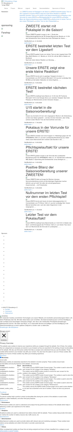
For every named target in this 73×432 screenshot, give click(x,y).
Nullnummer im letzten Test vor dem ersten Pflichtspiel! (46, 194)
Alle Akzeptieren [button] (13, 327)
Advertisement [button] (4, 417)
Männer (20, 8)
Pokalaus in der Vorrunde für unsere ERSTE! (47, 129)
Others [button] (2, 425)
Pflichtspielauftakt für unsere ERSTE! (50, 17)
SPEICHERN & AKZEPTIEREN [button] (9, 431)
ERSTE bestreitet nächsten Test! (46, 89)
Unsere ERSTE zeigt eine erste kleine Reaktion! (45, 13)
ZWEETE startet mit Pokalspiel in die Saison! (35, 12)
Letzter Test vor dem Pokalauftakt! (46, 21)
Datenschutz (9, 313)
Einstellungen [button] (4, 327)
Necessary (5, 357)
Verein (35, 8)
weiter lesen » (28, 43)
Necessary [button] (3, 355)
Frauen (13, 8)
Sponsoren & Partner (58, 8)
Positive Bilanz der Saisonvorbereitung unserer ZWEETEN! (44, 18)
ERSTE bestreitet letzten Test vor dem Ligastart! (48, 47)
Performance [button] (4, 400)
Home (6, 8)
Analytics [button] (2, 408)
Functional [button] (3, 392)
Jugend (27, 8)
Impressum (8, 311)
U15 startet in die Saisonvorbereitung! (48, 15)
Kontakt (7, 309)
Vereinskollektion (44, 8)
